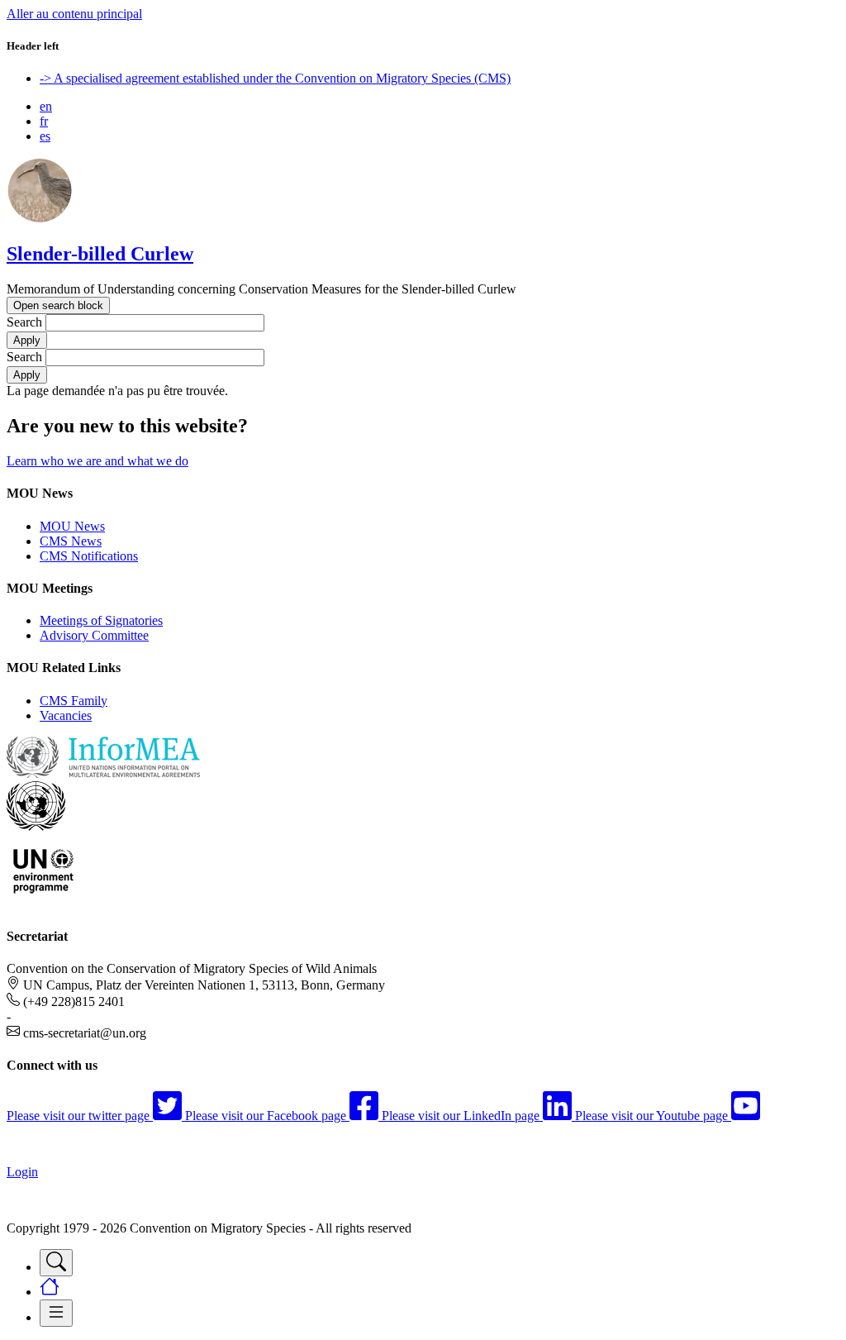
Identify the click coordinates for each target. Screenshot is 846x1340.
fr (44, 121)
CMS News (71, 541)
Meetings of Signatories (101, 620)
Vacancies (66, 715)
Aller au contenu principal (74, 14)
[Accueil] (40, 219)
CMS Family (73, 701)
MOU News (72, 526)
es (45, 136)
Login (22, 1172)
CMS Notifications (89, 556)
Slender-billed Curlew (100, 254)
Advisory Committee (94, 635)
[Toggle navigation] (56, 1262)
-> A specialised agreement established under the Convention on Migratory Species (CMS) (275, 78)
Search (24, 322)
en (46, 106)
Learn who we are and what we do (97, 461)
